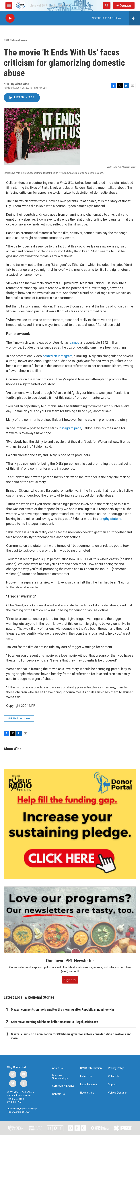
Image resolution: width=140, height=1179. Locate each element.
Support (112, 1084)
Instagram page (70, 428)
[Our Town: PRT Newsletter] (70, 920)
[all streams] (134, 18)
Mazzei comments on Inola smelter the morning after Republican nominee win (62, 1009)
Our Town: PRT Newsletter (70, 960)
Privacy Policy (116, 1068)
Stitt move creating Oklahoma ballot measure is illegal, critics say (54, 1022)
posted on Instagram (57, 356)
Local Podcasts (89, 1084)
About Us (57, 1068)
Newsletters (87, 1092)
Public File (113, 1076)
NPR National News (15, 40)
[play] (10, 18)
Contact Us (58, 1094)
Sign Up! (70, 980)
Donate (125, 5)
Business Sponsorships (60, 1077)
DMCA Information (91, 1068)
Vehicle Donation (117, 1092)
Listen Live (86, 1076)
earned (74, 342)
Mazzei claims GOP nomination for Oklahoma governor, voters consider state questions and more (71, 1036)
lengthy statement (112, 519)
